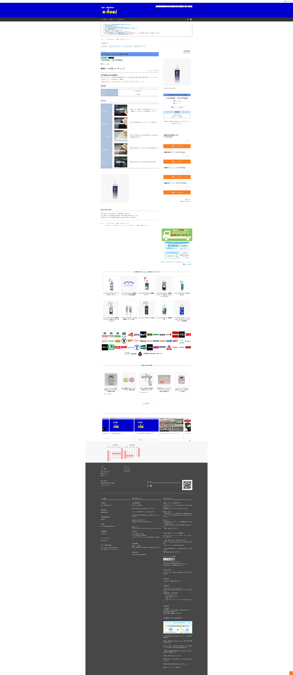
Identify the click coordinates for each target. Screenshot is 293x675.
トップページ (188, 261)
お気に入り (178, 103)
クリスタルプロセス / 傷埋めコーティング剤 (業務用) (129, 294)
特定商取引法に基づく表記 (185, 201)
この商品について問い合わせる (166, 261)
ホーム (102, 39)
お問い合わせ (120, 19)
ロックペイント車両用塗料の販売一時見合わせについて (117, 24)
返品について (188, 199)
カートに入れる (178, 146)
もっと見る (146, 403)
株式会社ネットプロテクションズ (175, 641)
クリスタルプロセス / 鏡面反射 (164, 318)
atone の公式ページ (170, 551)
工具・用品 (104, 46)
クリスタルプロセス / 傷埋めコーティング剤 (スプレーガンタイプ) (111, 319)
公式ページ (170, 528)
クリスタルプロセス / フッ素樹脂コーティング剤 (129, 318)
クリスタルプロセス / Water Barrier (182, 294)
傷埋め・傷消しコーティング (140, 46)
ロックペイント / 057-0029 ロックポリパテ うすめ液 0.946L (111, 390)
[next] (189, 429)
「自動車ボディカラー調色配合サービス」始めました (117, 31)
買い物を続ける (179, 261)
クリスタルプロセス (110, 39)
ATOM (105, 480)
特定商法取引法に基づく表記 (108, 483)
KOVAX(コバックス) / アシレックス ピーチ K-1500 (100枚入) (164, 390)
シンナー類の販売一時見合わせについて (113, 26)
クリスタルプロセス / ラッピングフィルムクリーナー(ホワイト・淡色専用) (182, 319)
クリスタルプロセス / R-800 (146, 318)
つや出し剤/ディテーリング (115, 46)
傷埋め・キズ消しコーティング (122, 39)
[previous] (103, 429)
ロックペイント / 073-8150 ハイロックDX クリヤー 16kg (182, 390)
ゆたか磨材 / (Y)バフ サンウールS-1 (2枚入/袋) (129, 389)
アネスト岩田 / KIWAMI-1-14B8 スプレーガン (146, 389)
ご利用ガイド (111, 19)
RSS (102, 480)
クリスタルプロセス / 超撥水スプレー (146, 294)
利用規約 (183, 521)
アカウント (288, 1)
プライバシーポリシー (106, 485)
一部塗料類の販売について (110, 25)
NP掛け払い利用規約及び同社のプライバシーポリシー (175, 650)
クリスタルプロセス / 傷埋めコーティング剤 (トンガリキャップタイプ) (164, 294)
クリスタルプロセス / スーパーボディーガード (111, 294)
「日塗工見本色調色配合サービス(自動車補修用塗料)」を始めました (120, 28)
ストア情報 (103, 19)
